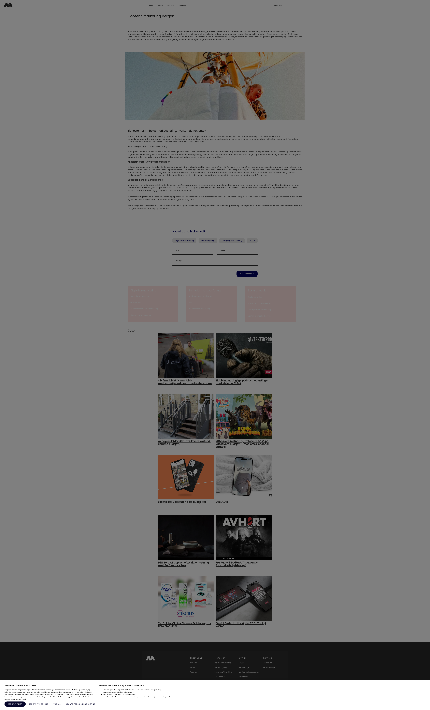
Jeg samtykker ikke (38, 704)
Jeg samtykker (15, 704)
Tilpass (57, 704)
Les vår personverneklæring (80, 704)
